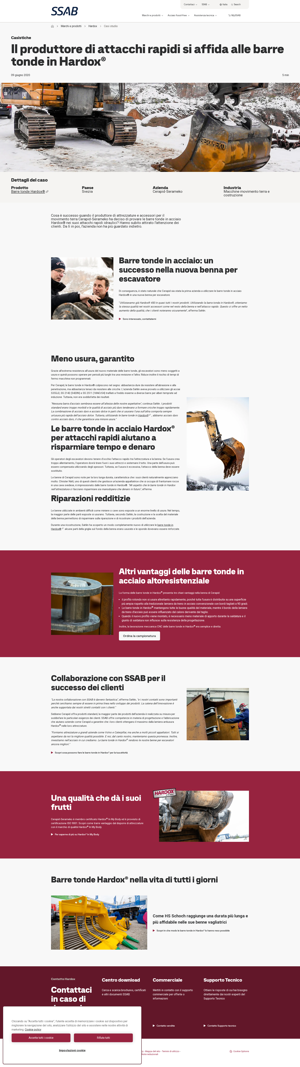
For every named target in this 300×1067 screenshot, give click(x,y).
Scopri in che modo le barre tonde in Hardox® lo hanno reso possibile (193, 930)
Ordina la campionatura (139, 636)
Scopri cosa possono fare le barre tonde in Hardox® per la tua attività (91, 752)
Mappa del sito (152, 1051)
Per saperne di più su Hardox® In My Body (77, 834)
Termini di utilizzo (170, 1051)
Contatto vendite (166, 1025)
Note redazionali (150, 1054)
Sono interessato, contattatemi (139, 318)
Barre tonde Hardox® (28, 191)
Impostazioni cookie (72, 1050)
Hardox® (143, 415)
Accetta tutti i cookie (41, 1037)
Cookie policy (33, 1029)
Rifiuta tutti (103, 1037)
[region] (72, 1035)
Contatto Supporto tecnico (221, 1025)
